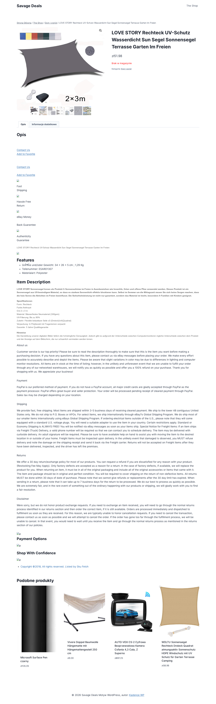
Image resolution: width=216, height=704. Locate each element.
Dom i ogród (126, 69)
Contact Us (23, 150)
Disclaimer (23, 498)
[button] (100, 30)
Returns (21, 455)
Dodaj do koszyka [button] (126, 667)
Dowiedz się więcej (79, 667)
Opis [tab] (23, 124)
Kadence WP (136, 695)
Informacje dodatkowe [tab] (44, 124)
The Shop (192, 5)
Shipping (22, 404)
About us (22, 345)
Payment (22, 380)
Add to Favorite (26, 154)
